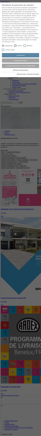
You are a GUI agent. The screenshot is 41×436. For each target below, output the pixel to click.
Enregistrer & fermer (20, 60)
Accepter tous (20, 55)
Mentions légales (21, 74)
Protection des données (33, 74)
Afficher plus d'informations (20, 70)
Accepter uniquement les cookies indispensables (20, 66)
